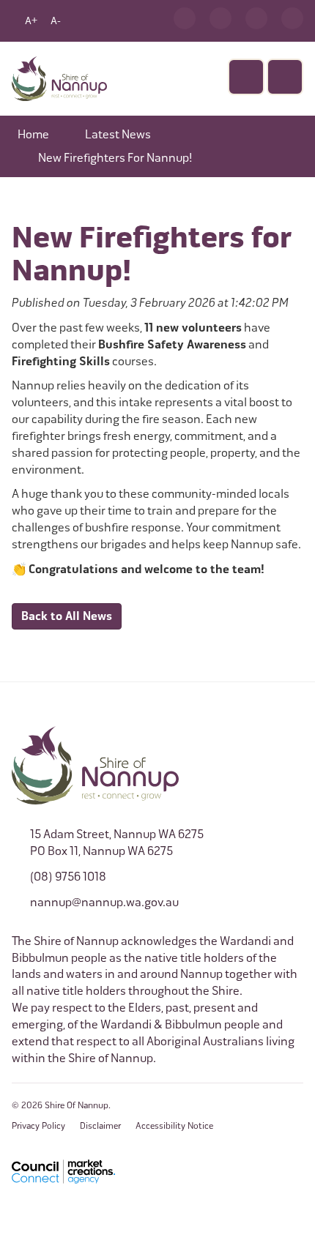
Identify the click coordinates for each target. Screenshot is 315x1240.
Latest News (118, 134)
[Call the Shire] (185, 18)
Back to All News (66, 616)
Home (33, 134)
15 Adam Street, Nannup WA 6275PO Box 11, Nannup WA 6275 (117, 842)
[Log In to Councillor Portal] (256, 18)
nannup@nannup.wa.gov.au (104, 902)
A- (56, 21)
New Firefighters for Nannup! (115, 158)
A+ (31, 21)
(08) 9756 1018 (68, 877)
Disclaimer (100, 1126)
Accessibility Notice (174, 1126)
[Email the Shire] (220, 18)
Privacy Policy (38, 1126)
